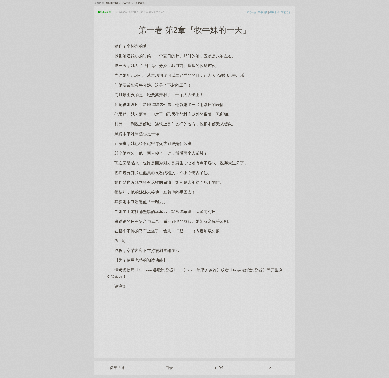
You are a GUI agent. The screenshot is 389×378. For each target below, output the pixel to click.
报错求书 (274, 12)
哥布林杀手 (141, 3)
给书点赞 (263, 12)
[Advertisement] (194, 321)
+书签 (219, 368)
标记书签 (251, 12)
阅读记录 (286, 12)
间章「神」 (119, 368)
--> (269, 368)
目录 (169, 368)
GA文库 (126, 3)
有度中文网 (112, 3)
